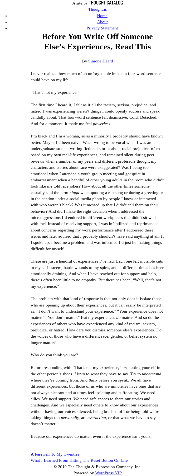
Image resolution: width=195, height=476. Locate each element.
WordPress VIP (108, 473)
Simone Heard (100, 61)
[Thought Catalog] (106, 3)
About (102, 21)
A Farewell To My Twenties (55, 454)
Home (102, 15)
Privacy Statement (102, 28)
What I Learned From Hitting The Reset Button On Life (79, 460)
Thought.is (97, 9)
